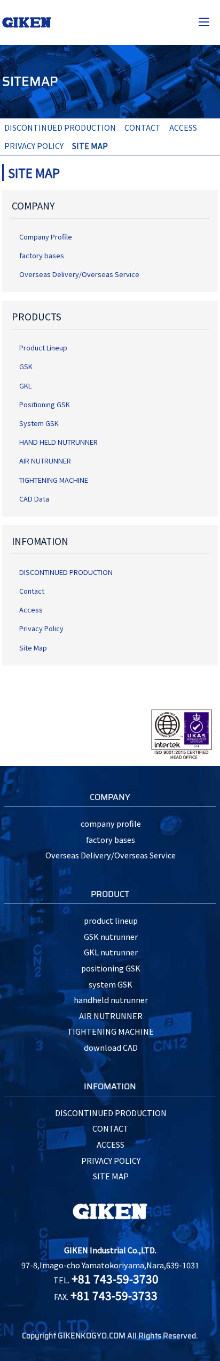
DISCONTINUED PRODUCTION (60, 127)
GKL (25, 385)
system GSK (110, 984)
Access (31, 609)
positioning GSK (110, 968)
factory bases (41, 255)
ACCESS (183, 127)
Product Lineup (43, 347)
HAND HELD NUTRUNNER (58, 442)
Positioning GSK (44, 404)
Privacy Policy (41, 628)
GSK (26, 366)
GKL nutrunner (111, 952)
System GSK (39, 423)
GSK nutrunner (111, 936)
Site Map (33, 647)
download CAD (111, 1047)
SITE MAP (111, 1175)
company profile (111, 823)
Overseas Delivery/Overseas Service (79, 274)
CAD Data (34, 498)
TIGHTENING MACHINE (53, 480)
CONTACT (142, 127)
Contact (31, 591)
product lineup (111, 920)
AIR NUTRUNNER (45, 460)
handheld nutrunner (111, 999)
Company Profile (45, 236)
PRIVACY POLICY (34, 145)
